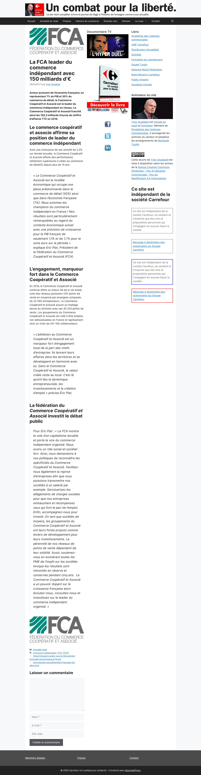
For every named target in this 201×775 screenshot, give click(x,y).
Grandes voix (110, 21)
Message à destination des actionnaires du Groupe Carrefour (149, 246)
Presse (81, 757)
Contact (156, 21)
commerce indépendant (44, 653)
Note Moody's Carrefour (145, 74)
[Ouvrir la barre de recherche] (172, 21)
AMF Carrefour (140, 44)
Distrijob (136, 54)
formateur (147, 125)
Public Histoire (139, 79)
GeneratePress (133, 770)
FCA (60, 653)
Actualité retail (40, 649)
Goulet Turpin (139, 64)
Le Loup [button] (139, 21)
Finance (67, 21)
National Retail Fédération (146, 69)
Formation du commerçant (146, 59)
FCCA (66, 653)
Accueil (31, 21)
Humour (126, 21)
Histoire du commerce (87, 21)
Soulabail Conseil (141, 84)
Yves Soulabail (159, 159)
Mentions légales (35, 757)
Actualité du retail (49, 21)
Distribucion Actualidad (145, 49)
